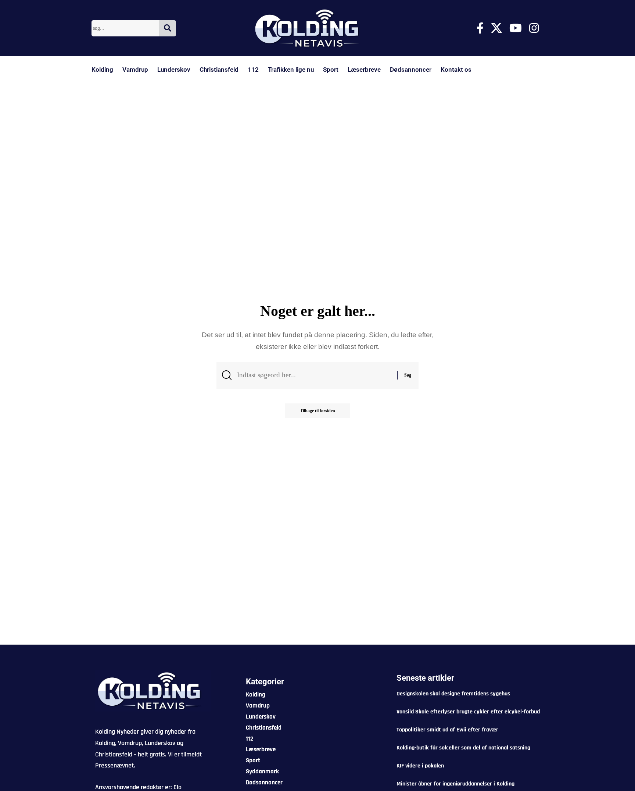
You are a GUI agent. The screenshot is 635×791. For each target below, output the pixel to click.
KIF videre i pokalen (420, 766)
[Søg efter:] (314, 375)
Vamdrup (135, 69)
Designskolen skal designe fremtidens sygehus (453, 694)
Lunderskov (173, 69)
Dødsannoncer (410, 69)
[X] (496, 28)
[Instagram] (534, 28)
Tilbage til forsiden (317, 410)
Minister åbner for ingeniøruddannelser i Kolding (455, 784)
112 (253, 69)
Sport (330, 69)
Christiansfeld (219, 69)
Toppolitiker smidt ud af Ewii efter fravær (447, 730)
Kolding (102, 69)
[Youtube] (515, 28)
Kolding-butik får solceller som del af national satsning (463, 748)
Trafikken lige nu (291, 69)
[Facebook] (480, 28)
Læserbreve (364, 69)
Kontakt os (456, 69)
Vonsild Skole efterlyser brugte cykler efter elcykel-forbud (468, 712)
